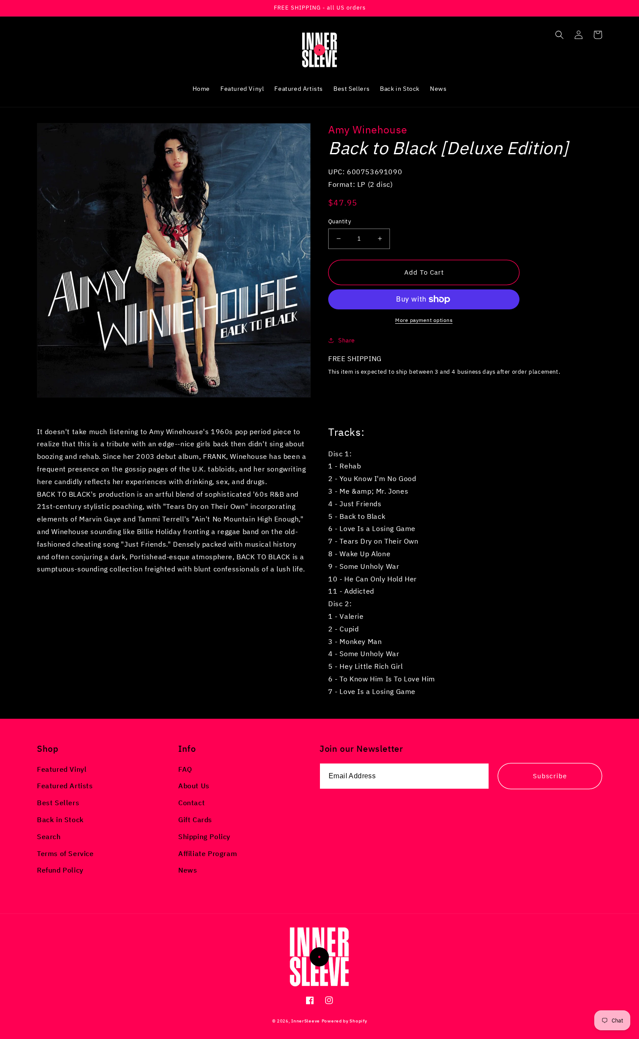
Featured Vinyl (62, 769)
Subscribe (550, 776)
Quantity (339, 221)
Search (49, 836)
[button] (559, 34)
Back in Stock (60, 819)
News (187, 870)
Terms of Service (65, 853)
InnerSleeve (305, 1021)
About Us (194, 785)
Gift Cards (195, 819)
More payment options (424, 320)
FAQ (185, 769)
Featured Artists (65, 785)
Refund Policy (60, 870)
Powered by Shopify (344, 1021)
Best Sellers (58, 802)
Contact (191, 802)
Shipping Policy (204, 836)
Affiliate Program (207, 853)
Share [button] (346, 340)
